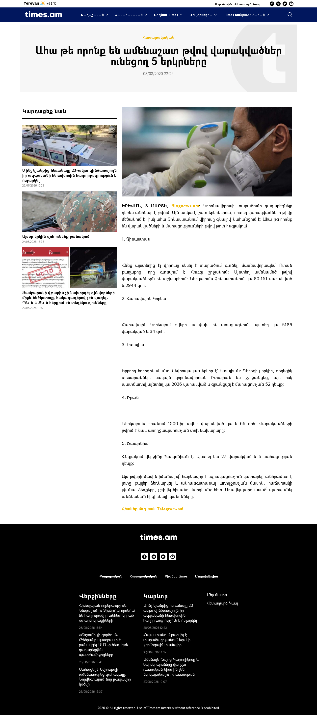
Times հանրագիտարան (244, 14)
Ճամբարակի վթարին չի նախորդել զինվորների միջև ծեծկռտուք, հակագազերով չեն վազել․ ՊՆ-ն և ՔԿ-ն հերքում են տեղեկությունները (68, 297)
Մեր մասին (223, 4)
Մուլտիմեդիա (200, 14)
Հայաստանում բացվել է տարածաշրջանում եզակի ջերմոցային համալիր (166, 639)
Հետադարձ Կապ (247, 4)
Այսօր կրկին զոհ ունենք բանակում (55, 236)
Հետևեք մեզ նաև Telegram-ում (152, 508)
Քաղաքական (92, 14)
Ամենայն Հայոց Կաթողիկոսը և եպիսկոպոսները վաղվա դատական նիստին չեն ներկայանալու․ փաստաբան (171, 667)
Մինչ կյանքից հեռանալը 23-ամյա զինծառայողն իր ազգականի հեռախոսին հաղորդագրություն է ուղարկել (69, 175)
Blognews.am (185, 206)
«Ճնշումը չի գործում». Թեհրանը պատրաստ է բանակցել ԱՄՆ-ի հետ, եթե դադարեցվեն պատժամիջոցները (103, 644)
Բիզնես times (176, 576)
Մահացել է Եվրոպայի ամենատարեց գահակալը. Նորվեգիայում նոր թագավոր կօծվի (105, 676)
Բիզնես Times (166, 14)
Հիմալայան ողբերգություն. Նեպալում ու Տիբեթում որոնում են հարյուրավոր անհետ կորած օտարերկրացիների (107, 613)
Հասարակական (129, 14)
